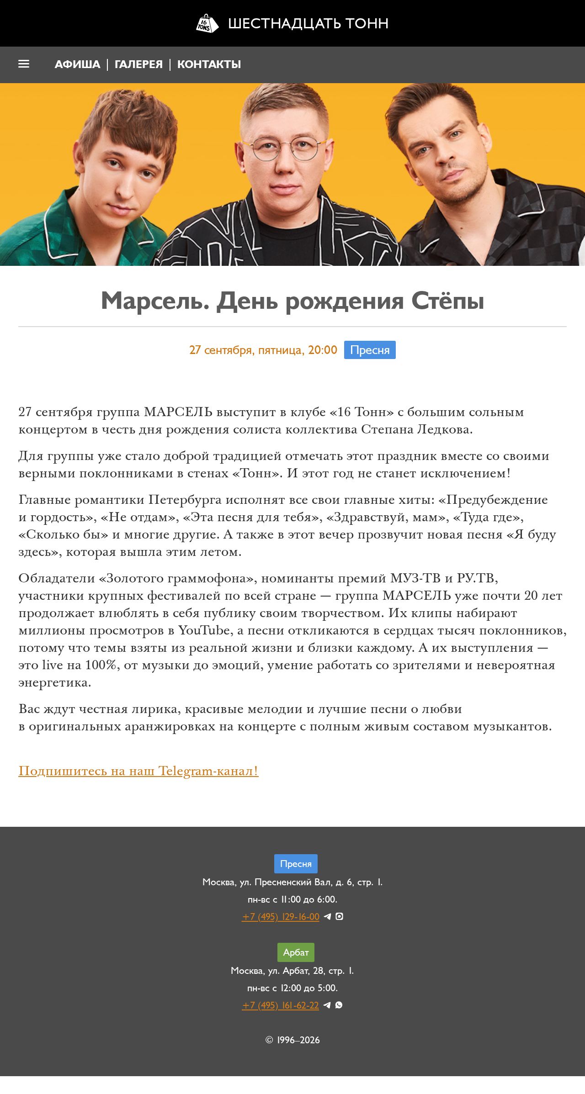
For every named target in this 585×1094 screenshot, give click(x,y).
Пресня (370, 350)
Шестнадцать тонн (308, 23)
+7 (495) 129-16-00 (280, 916)
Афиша (77, 65)
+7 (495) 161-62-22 (280, 1005)
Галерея (139, 65)
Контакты (209, 65)
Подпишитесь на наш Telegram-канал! (138, 772)
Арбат (296, 952)
